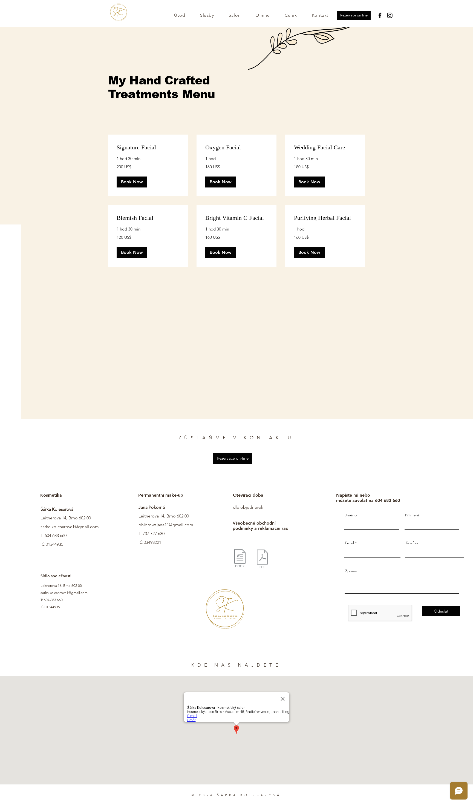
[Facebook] (379, 15)
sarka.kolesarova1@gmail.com (70, 526)
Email (349, 543)
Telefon (412, 543)
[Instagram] (389, 15)
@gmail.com (181, 524)
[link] (148, 147)
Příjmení (412, 515)
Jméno (351, 515)
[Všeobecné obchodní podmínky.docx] (240, 559)
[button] (132, 182)
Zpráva (351, 571)
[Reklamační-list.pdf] (262, 560)
